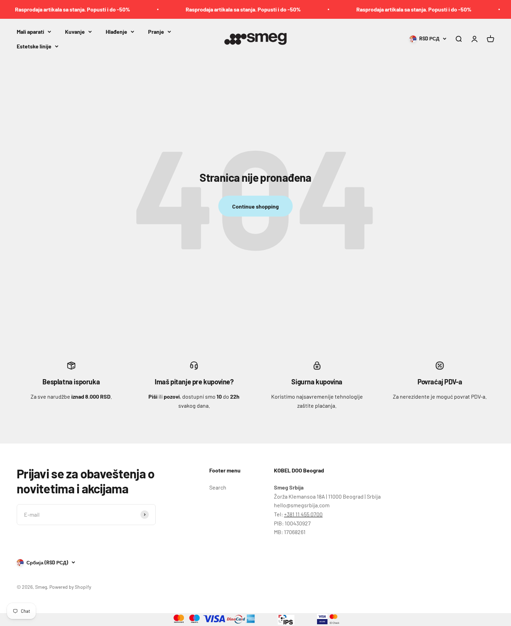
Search (217, 487)
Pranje (156, 31)
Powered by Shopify (70, 587)
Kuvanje (75, 31)
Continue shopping (255, 206)
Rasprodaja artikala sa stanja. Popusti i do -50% (63, 9)
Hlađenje (116, 31)
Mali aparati (30, 31)
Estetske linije (34, 45)
